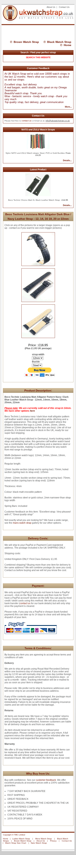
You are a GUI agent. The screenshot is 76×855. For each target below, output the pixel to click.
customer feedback (46, 780)
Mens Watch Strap (43, 839)
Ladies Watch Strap (21, 839)
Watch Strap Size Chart (15, 843)
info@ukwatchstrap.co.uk (58, 120)
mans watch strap (22, 522)
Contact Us (64, 7)
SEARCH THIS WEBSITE (38, 57)
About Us (51, 7)
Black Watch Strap (59, 41)
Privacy (53, 841)
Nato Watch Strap (39, 843)
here (32, 410)
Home (67, 45)
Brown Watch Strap (26, 41)
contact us (27, 120)
